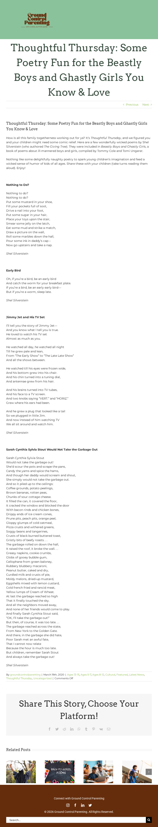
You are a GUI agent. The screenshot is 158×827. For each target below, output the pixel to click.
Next (145, 104)
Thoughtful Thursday (19, 678)
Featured (122, 674)
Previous (132, 104)
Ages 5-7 (86, 674)
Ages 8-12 (98, 674)
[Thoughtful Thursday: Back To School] (59, 762)
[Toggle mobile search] (141, 17)
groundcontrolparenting (25, 674)
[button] (9, 772)
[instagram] (68, 805)
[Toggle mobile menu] (150, 17)
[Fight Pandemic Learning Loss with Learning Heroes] (98, 762)
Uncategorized (42, 678)
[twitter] (90, 805)
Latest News (136, 674)
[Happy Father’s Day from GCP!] (137, 762)
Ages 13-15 (73, 674)
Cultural (110, 674)
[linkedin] (82, 805)
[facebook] (75, 805)
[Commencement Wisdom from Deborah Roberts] (21, 762)
